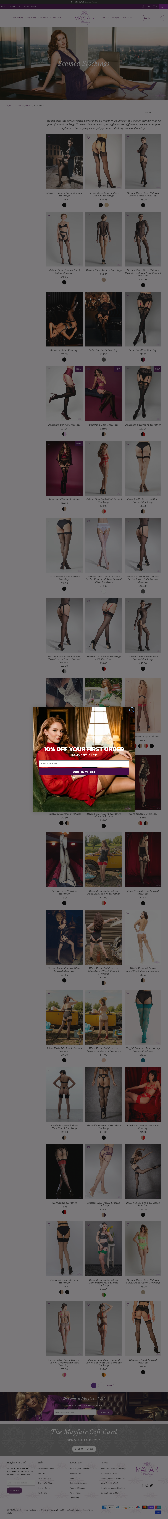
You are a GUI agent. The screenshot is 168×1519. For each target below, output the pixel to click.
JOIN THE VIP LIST (84, 772)
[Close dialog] (132, 710)
